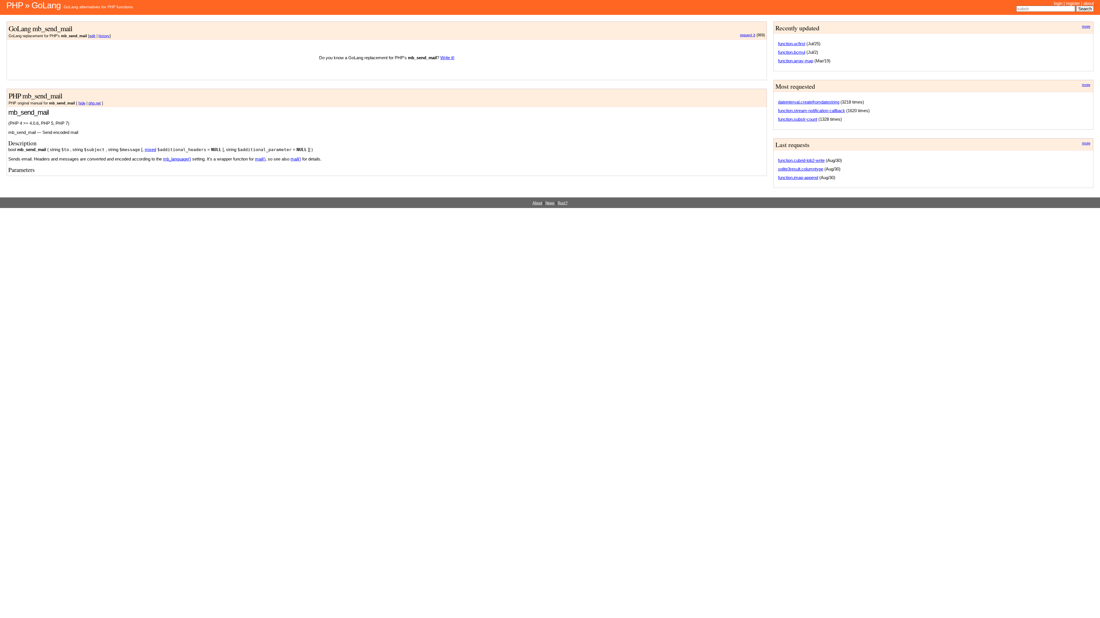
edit (92, 36)
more (1086, 27)
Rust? (562, 203)
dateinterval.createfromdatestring (808, 102)
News (550, 203)
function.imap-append (798, 177)
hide (81, 103)
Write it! (447, 57)
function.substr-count (797, 119)
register (1073, 3)
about (1088, 3)
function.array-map (795, 60)
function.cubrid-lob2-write (801, 160)
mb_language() (177, 159)
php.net (95, 103)
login (1058, 3)
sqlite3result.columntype (800, 169)
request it (747, 35)
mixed (150, 149)
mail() (260, 159)
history (104, 36)
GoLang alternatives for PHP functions (98, 7)
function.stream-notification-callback (811, 110)
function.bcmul (791, 52)
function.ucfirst (791, 43)
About (537, 203)
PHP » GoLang (33, 5)
